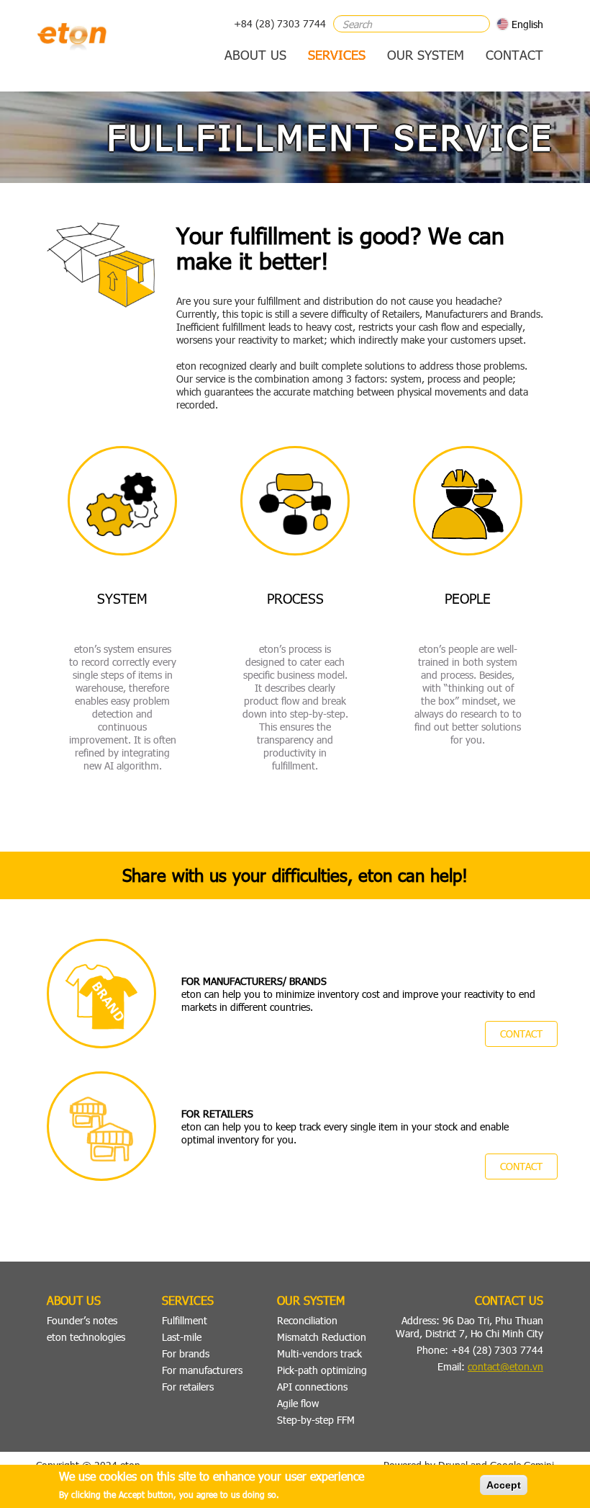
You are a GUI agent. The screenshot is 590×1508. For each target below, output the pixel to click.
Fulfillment (184, 1320)
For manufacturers (202, 1370)
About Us (255, 55)
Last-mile (181, 1337)
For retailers (188, 1386)
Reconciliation (307, 1320)
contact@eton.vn (505, 1366)
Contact (514, 55)
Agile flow (298, 1403)
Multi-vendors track (319, 1353)
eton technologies (86, 1337)
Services (337, 55)
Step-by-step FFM (316, 1420)
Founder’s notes (82, 1320)
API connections (312, 1386)
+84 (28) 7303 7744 (280, 23)
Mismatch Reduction (321, 1337)
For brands (185, 1353)
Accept (503, 1485)
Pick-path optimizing (322, 1370)
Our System (425, 55)
